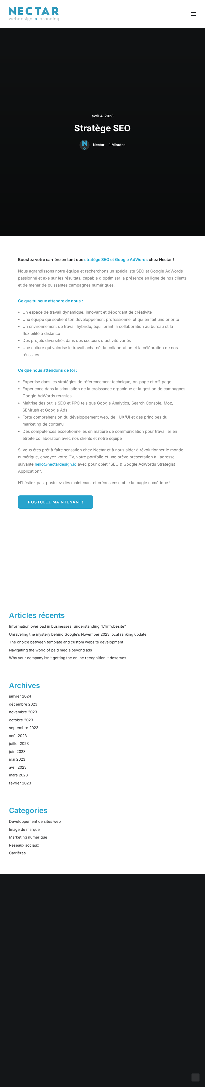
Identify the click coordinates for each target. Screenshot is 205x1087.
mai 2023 (17, 759)
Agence (16, 1048)
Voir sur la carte (88, 1052)
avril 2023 (17, 767)
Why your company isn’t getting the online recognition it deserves (67, 657)
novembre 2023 (23, 712)
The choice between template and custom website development (66, 642)
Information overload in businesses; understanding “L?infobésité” (67, 626)
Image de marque (24, 829)
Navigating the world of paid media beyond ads (50, 650)
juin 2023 (17, 751)
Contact (16, 1054)
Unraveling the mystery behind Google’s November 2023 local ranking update (77, 634)
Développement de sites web (35, 821)
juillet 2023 (19, 743)
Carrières (17, 853)
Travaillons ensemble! (102, 937)
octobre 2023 (21, 720)
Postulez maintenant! (55, 502)
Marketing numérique (28, 837)
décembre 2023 (23, 704)
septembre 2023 (23, 727)
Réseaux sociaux (24, 845)
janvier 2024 (20, 696)
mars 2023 (18, 775)
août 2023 (18, 735)
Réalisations (19, 1035)
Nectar (98, 145)
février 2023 (20, 783)
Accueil (15, 1022)
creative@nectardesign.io (163, 1022)
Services (17, 1028)
